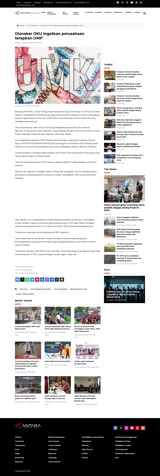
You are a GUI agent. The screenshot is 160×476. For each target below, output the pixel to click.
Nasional (19, 462)
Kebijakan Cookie (123, 445)
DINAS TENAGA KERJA (25, 294)
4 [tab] (128, 305)
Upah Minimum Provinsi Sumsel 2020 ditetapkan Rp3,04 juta (85, 398)
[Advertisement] (57, 199)
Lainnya (137, 12)
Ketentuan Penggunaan (126, 437)
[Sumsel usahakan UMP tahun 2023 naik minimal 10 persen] (58, 315)
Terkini (18, 2)
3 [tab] (124, 305)
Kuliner (85, 458)
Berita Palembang (51, 13)
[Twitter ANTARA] (122, 2)
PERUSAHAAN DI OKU (78, 289)
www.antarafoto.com (81, 2)
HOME (43, 12)
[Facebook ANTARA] (118, 2)
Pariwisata (118, 12)
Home (22, 25)
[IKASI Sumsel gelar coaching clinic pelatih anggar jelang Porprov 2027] (109, 111)
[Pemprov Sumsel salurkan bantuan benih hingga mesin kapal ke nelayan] (109, 99)
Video (17, 453)
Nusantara (19, 458)
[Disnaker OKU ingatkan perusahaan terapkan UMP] (124, 189)
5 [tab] (131, 305)
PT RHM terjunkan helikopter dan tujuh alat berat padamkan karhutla (130, 246)
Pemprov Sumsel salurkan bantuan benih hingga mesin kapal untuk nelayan (129, 74)
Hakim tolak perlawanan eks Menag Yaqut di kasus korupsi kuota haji (130, 134)
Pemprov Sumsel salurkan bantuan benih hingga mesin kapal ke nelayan (129, 98)
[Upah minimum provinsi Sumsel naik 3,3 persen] (58, 385)
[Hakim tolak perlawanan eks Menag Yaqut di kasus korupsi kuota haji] (109, 135)
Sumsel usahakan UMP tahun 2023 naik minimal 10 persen (58, 327)
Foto (107, 269)
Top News (37, 2)
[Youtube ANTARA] (131, 2)
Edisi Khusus (87, 449)
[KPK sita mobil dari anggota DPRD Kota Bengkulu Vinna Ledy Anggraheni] (109, 123)
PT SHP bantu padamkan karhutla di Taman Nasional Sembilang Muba (129, 258)
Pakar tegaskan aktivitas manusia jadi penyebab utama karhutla (130, 219)
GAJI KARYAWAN (60, 289)
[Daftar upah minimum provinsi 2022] (87, 350)
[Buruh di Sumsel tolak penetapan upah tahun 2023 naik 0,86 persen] (87, 315)
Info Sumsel (65, 13)
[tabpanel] (124, 289)
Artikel (85, 453)
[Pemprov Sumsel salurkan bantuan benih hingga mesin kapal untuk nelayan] (109, 75)
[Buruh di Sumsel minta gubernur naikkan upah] (28, 385)
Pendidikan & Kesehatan (93, 437)
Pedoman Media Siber (125, 453)
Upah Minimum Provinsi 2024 (57, 361)
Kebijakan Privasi (122, 441)
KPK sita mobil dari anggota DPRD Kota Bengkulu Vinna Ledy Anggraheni (129, 122)
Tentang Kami (48, 2)
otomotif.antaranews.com (25, 5)
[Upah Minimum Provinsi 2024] (58, 350)
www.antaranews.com (64, 2)
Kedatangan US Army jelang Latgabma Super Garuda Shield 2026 (123, 294)
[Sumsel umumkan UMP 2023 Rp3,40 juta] (28, 315)
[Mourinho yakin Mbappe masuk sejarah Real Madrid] (109, 147)
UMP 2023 (23, 289)
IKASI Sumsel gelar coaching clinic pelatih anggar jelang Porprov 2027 (129, 110)
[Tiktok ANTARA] (137, 2)
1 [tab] (117, 305)
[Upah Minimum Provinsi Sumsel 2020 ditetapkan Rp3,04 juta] (87, 385)
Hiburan (128, 12)
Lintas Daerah (76, 13)
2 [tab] (121, 305)
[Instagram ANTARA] (127, 2)
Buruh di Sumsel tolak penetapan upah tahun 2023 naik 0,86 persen (87, 328)
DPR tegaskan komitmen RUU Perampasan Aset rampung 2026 (130, 157)
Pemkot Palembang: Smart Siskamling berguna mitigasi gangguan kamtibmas (129, 86)
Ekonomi (98, 12)
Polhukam (89, 12)
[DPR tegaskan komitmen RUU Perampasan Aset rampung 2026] (109, 158)
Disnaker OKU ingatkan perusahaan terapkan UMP (62, 25)
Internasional (54, 462)
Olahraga (108, 12)
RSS (117, 458)
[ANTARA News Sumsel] (27, 13)
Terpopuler (27, 2)
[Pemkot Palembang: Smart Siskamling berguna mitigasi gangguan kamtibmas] (109, 87)
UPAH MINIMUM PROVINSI (40, 289)
